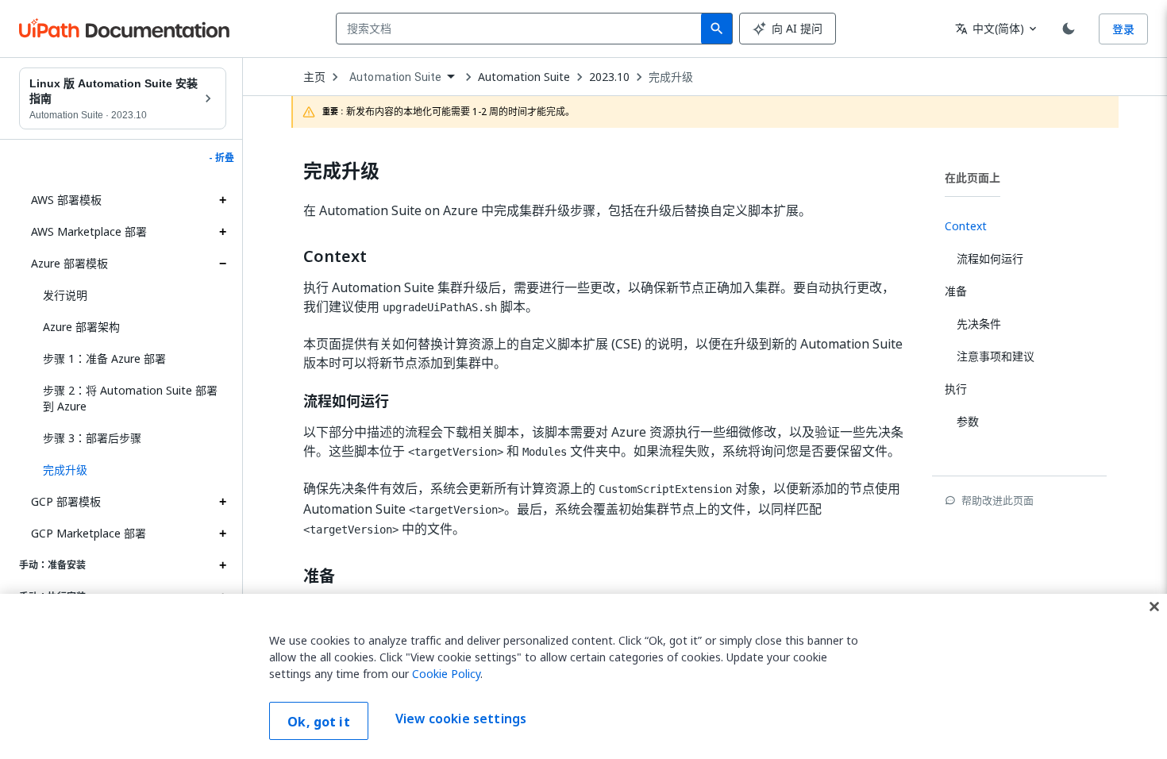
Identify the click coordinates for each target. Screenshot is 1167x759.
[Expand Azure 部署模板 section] (222, 263)
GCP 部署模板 (66, 501)
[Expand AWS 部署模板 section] (222, 200)
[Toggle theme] (1068, 28)
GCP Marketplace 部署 (88, 533)
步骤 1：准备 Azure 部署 (104, 358)
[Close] (1154, 606)
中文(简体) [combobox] (989, 28)
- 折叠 (221, 158)
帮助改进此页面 (997, 500)
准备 (319, 576)
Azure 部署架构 (81, 326)
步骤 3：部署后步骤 (92, 438)
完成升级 (671, 77)
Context (335, 256)
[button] (128, 470)
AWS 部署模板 (66, 199)
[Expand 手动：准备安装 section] (222, 565)
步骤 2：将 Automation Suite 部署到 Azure (130, 398)
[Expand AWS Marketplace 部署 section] (222, 232)
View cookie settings (460, 719)
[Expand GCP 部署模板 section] (222, 502)
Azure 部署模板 (69, 263)
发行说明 (65, 295)
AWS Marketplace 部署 (89, 231)
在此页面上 (972, 177)
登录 (1123, 29)
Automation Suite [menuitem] (395, 77)
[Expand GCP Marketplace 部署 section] (222, 533)
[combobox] (522, 28)
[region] (583, 676)
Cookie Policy (446, 673)
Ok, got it (318, 721)
